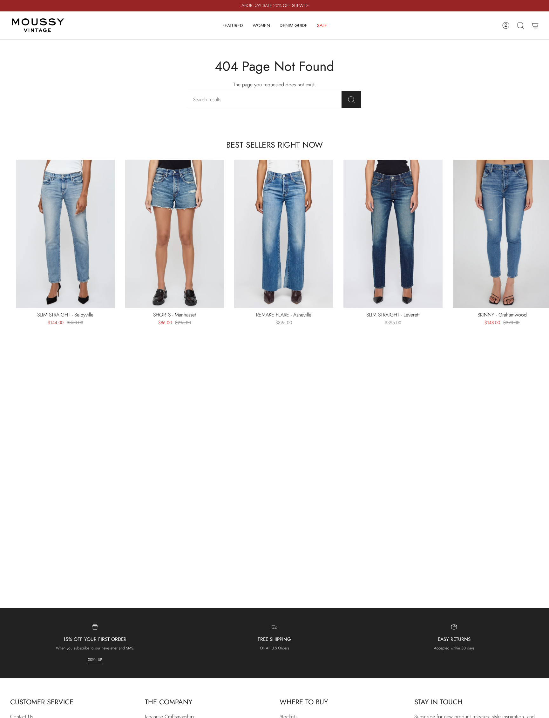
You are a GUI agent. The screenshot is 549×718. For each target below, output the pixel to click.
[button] (233, 25)
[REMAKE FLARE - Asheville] (283, 234)
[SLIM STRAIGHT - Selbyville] (65, 234)
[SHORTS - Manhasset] (174, 234)
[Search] (351, 99)
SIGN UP (95, 659)
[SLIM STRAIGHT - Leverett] (393, 234)
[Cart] (535, 25)
